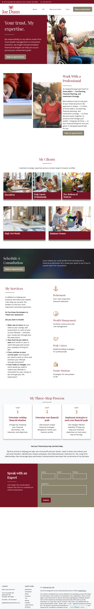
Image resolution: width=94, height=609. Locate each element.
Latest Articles (29, 605)
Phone (75, 472)
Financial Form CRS (48, 587)
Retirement (28, 589)
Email (59, 472)
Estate (27, 594)
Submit (46, 500)
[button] (35, 9)
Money (27, 600)
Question (45, 484)
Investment (28, 592)
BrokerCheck (82, 591)
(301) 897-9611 (47, 2)
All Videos (28, 607)
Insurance (28, 596)
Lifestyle (27, 603)
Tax (26, 598)
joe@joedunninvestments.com (11, 603)
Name (43, 472)
